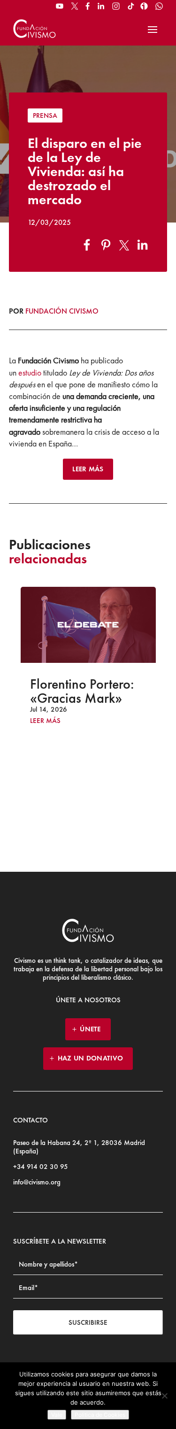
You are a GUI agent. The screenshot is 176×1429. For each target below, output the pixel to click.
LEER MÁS (87, 469)
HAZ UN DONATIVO (90, 1058)
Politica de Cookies (100, 1414)
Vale (56, 1414)
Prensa (45, 115)
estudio (29, 372)
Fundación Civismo (62, 311)
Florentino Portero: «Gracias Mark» (54, 691)
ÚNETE (90, 1029)
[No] (164, 1395)
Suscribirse (88, 1322)
